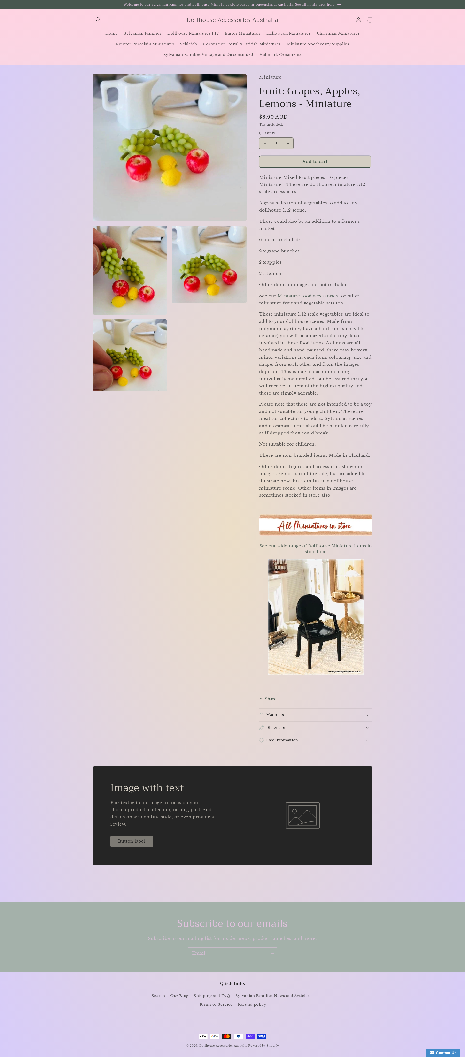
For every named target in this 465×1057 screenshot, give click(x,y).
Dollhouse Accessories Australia (223, 1045)
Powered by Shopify (263, 1045)
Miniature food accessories (308, 295)
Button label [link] (131, 841)
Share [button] (270, 699)
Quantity (267, 133)
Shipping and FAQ (212, 996)
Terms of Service (216, 1004)
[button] (98, 19)
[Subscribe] (272, 953)
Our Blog (179, 996)
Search (158, 996)
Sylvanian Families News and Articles (272, 996)
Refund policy (252, 1004)
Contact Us (445, 1053)
